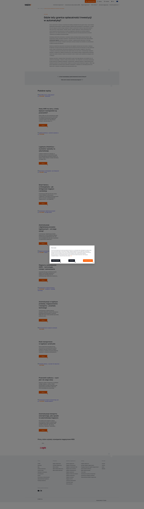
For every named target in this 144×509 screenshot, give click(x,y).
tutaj (71, 255)
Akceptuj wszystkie (88, 260)
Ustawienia (72, 260)
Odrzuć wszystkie (55, 260)
